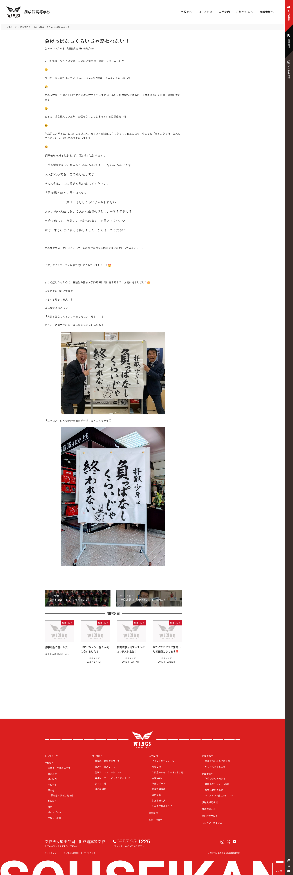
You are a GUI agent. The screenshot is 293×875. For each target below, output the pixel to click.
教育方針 (52, 773)
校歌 (50, 806)
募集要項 (156, 766)
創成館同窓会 (209, 809)
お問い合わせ (156, 819)
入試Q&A (157, 778)
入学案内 (224, 12)
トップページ (51, 756)
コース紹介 (205, 12)
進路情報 (156, 795)
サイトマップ (90, 853)
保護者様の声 (159, 800)
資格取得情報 (159, 789)
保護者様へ (266, 12)
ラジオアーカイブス (212, 823)
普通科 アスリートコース (108, 772)
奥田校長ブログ (210, 816)
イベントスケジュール (163, 761)
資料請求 (153, 813)
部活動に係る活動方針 (62, 795)
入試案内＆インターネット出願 (168, 772)
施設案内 (52, 779)
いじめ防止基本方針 (215, 766)
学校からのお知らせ (215, 778)
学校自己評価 (54, 818)
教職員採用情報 (210, 802)
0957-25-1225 (133, 841)
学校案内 (186, 12)
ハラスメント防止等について (219, 795)
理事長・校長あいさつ (59, 768)
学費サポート (159, 783)
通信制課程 (100, 789)
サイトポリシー (51, 853)
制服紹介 (52, 801)
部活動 (51, 790)
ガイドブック (54, 812)
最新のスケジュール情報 (217, 784)
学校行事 (52, 784)
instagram (288, 860)
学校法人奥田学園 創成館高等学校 (75, 841)
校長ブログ (88, 48)
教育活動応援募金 (214, 790)
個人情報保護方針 (71, 853)
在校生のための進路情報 (217, 761)
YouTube (288, 871)
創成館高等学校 (142, 739)
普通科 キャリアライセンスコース (112, 778)
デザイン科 (100, 783)
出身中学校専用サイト (163, 806)
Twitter (288, 866)
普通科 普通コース (105, 766)
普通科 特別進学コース (107, 761)
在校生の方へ (244, 12)
